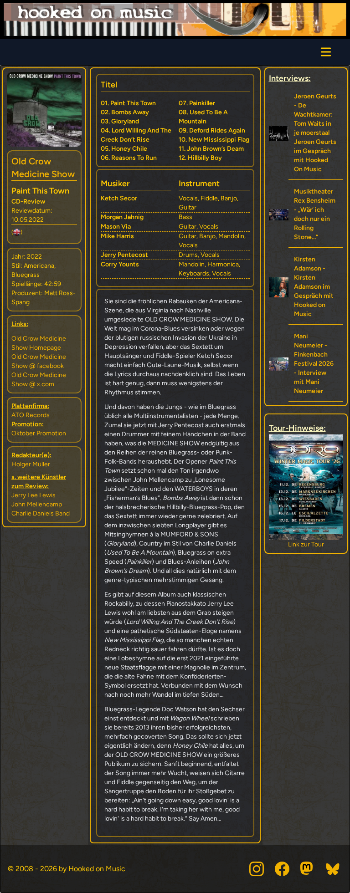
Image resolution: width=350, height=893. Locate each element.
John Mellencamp (36, 504)
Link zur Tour (306, 544)
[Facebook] (282, 869)
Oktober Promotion (38, 433)
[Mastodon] (308, 869)
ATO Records (30, 415)
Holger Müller (30, 464)
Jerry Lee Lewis (33, 495)
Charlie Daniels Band (40, 513)
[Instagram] (256, 869)
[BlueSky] (333, 869)
